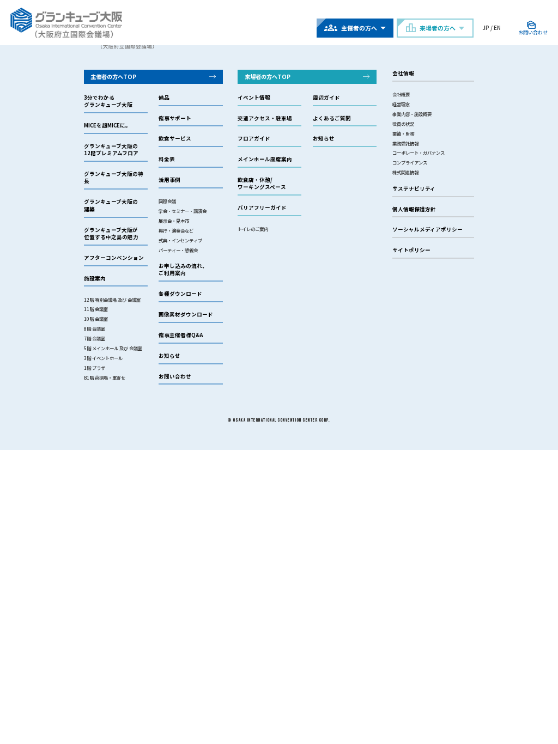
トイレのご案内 (253, 228)
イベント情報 (254, 97)
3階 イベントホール (103, 358)
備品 (164, 97)
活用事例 (169, 180)
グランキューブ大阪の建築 (111, 205)
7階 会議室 (94, 338)
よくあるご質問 (332, 118)
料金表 (167, 159)
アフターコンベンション (114, 257)
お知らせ (169, 355)
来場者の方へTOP (267, 76)
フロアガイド (254, 138)
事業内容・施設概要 (412, 114)
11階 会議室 (96, 309)
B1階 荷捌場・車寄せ (104, 377)
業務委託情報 (405, 143)
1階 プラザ (94, 367)
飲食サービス (175, 138)
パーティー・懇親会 (178, 250)
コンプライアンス (409, 162)
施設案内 (95, 278)
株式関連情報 (405, 172)
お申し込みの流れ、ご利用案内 (183, 270)
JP (485, 27)
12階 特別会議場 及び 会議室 (112, 299)
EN (497, 27)
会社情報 (403, 73)
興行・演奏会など (176, 230)
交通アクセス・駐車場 (265, 118)
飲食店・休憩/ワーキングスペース (262, 183)
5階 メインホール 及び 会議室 (113, 348)
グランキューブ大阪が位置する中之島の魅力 (111, 234)
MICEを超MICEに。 (107, 125)
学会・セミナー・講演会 (183, 211)
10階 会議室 (96, 318)
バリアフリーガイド (262, 207)
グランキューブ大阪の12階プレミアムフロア (111, 150)
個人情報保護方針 (414, 209)
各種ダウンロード (180, 293)
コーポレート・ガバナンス (418, 152)
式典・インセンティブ (180, 240)
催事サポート (175, 118)
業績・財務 (403, 133)
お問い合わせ (175, 376)
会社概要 (401, 94)
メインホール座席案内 (265, 159)
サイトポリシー (411, 250)
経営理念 (401, 104)
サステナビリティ (413, 188)
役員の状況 (403, 123)
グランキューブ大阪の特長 (113, 177)
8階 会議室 (94, 328)
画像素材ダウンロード (186, 314)
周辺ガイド (326, 97)
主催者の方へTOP (113, 76)
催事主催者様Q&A (181, 335)
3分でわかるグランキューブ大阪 (108, 101)
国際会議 (167, 201)
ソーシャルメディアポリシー (427, 229)
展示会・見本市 (174, 220)
